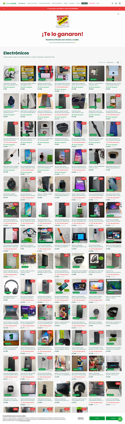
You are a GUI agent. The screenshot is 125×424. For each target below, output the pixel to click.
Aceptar (97, 418)
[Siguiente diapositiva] (120, 8)
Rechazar (113, 418)
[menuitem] (21, 3)
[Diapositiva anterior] (4, 8)
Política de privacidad (25, 420)
